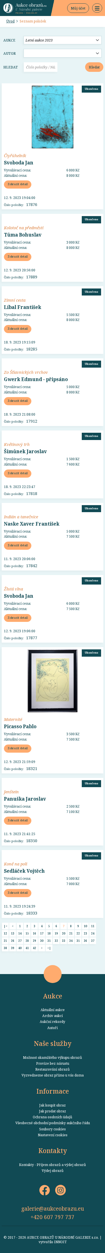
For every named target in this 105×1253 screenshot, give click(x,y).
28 (27, 940)
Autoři (52, 1027)
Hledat (10, 67)
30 (41, 940)
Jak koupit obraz (52, 1105)
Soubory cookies (52, 1128)
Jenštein (11, 791)
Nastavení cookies (52, 1134)
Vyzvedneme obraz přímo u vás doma (53, 1075)
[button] (97, 8)
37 (92, 940)
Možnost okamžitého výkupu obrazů (52, 1057)
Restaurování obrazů (52, 1069)
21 (71, 933)
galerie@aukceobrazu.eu (52, 1208)
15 (27, 933)
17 (41, 933)
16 (34, 933)
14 (20, 933)
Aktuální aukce (53, 1009)
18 (49, 933)
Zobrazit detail (18, 184)
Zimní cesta (14, 300)
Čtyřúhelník (15, 155)
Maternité (13, 719)
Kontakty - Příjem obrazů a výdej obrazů (52, 1164)
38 (5, 948)
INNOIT (60, 1241)
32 (56, 940)
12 (5, 933)
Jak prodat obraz (52, 1111)
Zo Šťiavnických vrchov (26, 372)
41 (27, 948)
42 (34, 948)
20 (63, 933)
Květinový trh (17, 444)
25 (5, 940)
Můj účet (78, 8)
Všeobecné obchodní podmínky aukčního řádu (52, 1122)
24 (92, 933)
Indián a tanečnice (21, 516)
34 (71, 940)
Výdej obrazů (53, 1170)
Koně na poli (15, 864)
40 (20, 948)
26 (12, 940)
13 (12, 933)
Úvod (10, 21)
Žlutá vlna (13, 589)
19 (56, 933)
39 (12, 948)
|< (5, 926)
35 (78, 940)
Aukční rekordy (52, 1021)
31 (49, 940)
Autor (9, 53)
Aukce (9, 40)
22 (78, 933)
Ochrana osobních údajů (52, 1116)
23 (85, 933)
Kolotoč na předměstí (23, 227)
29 (34, 940)
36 (85, 940)
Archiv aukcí (52, 1015)
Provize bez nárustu (52, 1063)
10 (85, 926)
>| (49, 948)
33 (63, 940)
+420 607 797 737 (52, 1217)
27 (20, 940)
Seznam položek (33, 21)
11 (92, 926)
